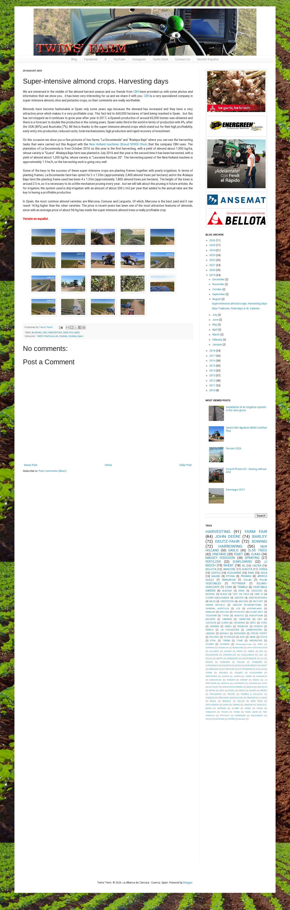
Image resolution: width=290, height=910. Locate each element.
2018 (212, 350)
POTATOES (229, 637)
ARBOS (251, 651)
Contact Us (182, 59)
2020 (212, 270)
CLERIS (224, 622)
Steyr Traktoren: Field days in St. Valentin (236, 308)
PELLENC (214, 637)
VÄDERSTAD (255, 640)
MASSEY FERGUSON (220, 558)
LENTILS (216, 572)
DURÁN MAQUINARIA (217, 597)
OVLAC (248, 579)
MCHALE (224, 633)
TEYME (236, 712)
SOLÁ (264, 572)
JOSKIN (225, 676)
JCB (238, 608)
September (218, 294)
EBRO (253, 622)
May (215, 324)
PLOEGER (210, 698)
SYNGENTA (211, 712)
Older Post (185, 465)
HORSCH (258, 626)
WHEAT (228, 565)
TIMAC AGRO (251, 712)
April (215, 329)
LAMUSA (225, 683)
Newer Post (30, 465)
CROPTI (219, 658)
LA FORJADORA (230, 629)
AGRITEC (239, 615)
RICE (242, 637)
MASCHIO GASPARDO (232, 687)
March (216, 334)
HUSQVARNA (255, 673)
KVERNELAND (254, 608)
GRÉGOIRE (213, 669)
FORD (264, 622)
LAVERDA (253, 683)
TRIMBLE (242, 587)
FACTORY (258, 601)
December (218, 279)
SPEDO (259, 708)
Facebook (90, 59)
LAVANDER (239, 683)
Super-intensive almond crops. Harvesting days (239, 303)
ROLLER (241, 701)
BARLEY (259, 536)
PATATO (263, 690)
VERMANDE (240, 715)
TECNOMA (211, 615)
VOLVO (208, 719)
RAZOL (213, 701)
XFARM (231, 719)
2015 (212, 365)
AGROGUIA (223, 647)
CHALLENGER (247, 655)
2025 (212, 245)
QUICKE (263, 698)
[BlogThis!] (72, 327)
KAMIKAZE (261, 676)
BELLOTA (211, 569)
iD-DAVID (225, 644)
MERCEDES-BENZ (258, 597)
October (217, 289)
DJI (262, 658)
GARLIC (233, 550)
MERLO (249, 687)
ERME (241, 590)
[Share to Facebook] (80, 327)
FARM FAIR (256, 531)
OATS (221, 690)
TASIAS (224, 712)
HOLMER (238, 673)
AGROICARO (238, 647)
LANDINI (210, 633)
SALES (212, 601)
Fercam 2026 (233, 448)
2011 (212, 385)
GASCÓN (239, 597)
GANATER (226, 665)
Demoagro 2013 (235, 489)
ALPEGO (228, 651)
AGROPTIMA (256, 615)
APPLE (240, 651)
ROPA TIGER (257, 701)
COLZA (209, 658)
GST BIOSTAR (228, 669)
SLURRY (235, 708)
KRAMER (231, 680)
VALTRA (256, 565)
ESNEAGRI (225, 662)
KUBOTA (247, 569)
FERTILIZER (213, 562)
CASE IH (258, 594)
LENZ (264, 683)
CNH (261, 655)
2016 (212, 360)
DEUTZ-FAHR (227, 541)
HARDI (228, 626)
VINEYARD (219, 554)
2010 (212, 390)
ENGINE (209, 662)
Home (108, 465)
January (217, 344)
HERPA (209, 673)
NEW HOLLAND (71, 332)
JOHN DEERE (227, 536)
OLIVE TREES (257, 550)
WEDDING (219, 719)
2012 (212, 380)
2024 (212, 250)
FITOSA (230, 576)
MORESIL (210, 594)
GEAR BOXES (251, 665)
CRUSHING (239, 622)
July (215, 314)
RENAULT (226, 701)
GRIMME (214, 626)
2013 (212, 375)
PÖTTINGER (238, 583)
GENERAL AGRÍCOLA (217, 608)
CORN (228, 587)
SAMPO (236, 705)
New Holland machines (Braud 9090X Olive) (118, 144)
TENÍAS (226, 640)
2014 (212, 370)
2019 (212, 275)
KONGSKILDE (215, 680)
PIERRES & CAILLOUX (252, 694)
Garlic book (160, 59)
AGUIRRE (210, 619)
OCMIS (231, 690)
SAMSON (248, 705)
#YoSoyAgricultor (244, 644)
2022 (212, 260)
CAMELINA (244, 619)
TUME (239, 640)
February (217, 339)
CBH (136, 91)
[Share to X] (76, 327)
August (216, 299)
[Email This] (68, 327)
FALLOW (241, 662)
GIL (243, 565)
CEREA (263, 569)
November (218, 284)
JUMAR (237, 676)
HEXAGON (242, 626)
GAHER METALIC (215, 605)
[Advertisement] (237, 790)
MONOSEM (240, 633)
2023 (212, 255)
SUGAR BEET (256, 612)
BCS (261, 651)
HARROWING (230, 546)
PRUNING (246, 576)
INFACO (210, 629)
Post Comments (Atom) (52, 471)
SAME (253, 637)
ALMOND (36, 332)
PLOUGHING (234, 572)
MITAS (212, 690)
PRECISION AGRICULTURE (230, 698)
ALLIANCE (214, 651)
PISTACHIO (239, 612)
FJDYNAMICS (212, 665)
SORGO (248, 708)
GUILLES (260, 669)
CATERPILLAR (229, 655)
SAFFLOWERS (212, 705)
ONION (242, 690)
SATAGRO (221, 708)
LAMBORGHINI (254, 629)
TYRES (225, 615)
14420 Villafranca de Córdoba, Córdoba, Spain (60, 336)
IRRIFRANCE (211, 676)
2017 (212, 355)
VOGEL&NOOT (257, 715)
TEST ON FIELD (240, 594)
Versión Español (208, 59)
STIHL (213, 640)
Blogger (187, 882)
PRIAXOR (251, 698)
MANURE (210, 612)
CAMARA (227, 619)
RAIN (251, 572)
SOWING (259, 541)
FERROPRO (257, 662)
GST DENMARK (245, 669)
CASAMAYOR (212, 655)
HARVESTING (55, 332)
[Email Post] (60, 327)
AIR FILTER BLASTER (257, 647)
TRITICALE (224, 715)
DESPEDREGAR (249, 658)
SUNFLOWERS (242, 562)
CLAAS (255, 554)
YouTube (119, 59)
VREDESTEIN (227, 601)
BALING (215, 576)
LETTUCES (213, 687)
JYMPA (248, 676)
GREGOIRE (256, 590)
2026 (212, 240)
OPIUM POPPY (259, 633)
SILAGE (223, 594)
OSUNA (252, 690)
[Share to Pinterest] (84, 327)
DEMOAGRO (232, 658)
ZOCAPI (210, 644)
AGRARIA (210, 647)
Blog (74, 59)
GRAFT (264, 665)
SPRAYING (252, 558)
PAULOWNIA (216, 694)
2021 (212, 265)
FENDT (238, 554)
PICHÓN (231, 694)
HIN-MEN (223, 673)
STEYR (263, 637)
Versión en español (35, 218)
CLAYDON (211, 622)
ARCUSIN (243, 601)
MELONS (224, 612)
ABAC (260, 644)
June (215, 319)
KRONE (256, 680)
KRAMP (244, 680)
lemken (241, 719)
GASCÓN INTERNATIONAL (247, 605)
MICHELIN (262, 687)
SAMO (226, 705)
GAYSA (238, 665)
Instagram (139, 59)
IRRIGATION (229, 579)
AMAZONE (229, 569)
